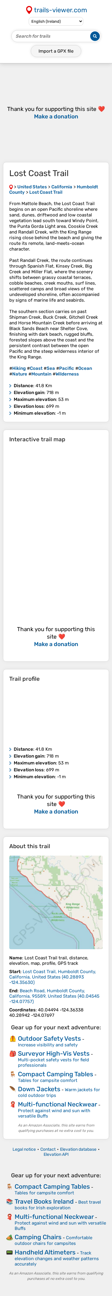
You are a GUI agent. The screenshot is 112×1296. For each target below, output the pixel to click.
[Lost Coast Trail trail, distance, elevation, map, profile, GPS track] (56, 902)
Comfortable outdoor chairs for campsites (53, 1240)
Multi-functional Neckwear (57, 1104)
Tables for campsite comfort (47, 1080)
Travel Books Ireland (44, 1201)
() (52, 977)
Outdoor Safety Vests (49, 1038)
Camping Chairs (38, 1237)
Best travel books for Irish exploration (58, 1204)
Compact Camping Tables (55, 1074)
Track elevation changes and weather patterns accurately (57, 1258)
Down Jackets (39, 1089)
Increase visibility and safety (48, 1045)
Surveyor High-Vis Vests (54, 1053)
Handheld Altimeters (45, 1252)
